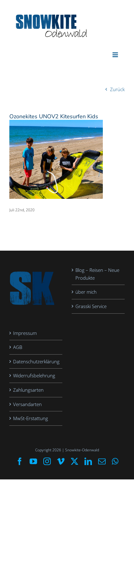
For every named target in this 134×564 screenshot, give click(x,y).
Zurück (117, 89)
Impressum (25, 333)
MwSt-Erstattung (30, 418)
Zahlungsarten (28, 390)
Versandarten (27, 404)
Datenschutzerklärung (36, 361)
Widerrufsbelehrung (34, 375)
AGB (17, 347)
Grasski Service (91, 306)
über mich (86, 292)
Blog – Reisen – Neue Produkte (97, 274)
